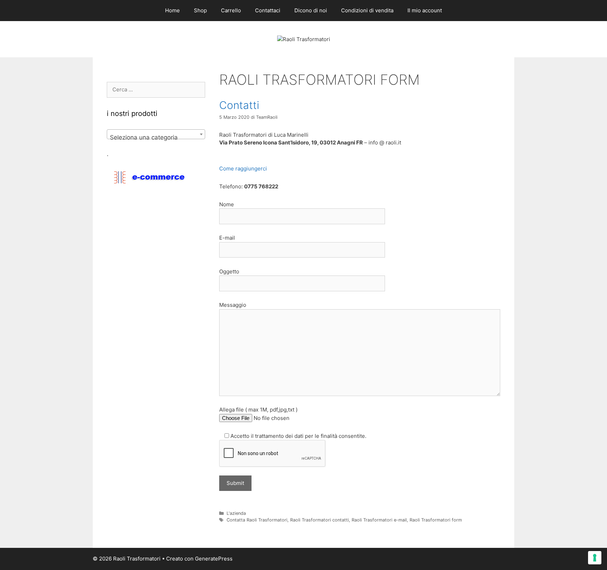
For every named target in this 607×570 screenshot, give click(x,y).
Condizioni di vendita (367, 10)
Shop (200, 10)
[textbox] (156, 137)
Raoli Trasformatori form (436, 520)
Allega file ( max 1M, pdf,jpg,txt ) (258, 409)
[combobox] (156, 134)
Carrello (231, 10)
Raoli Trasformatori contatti (319, 520)
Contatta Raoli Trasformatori (257, 520)
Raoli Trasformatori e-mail (379, 520)
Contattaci (267, 10)
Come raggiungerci (243, 168)
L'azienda (236, 513)
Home (172, 10)
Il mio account (424, 10)
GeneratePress (214, 558)
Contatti (239, 105)
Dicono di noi (310, 10)
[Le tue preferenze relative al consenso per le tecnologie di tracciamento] (594, 557)
